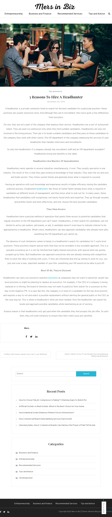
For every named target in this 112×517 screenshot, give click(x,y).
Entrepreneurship (14, 14)
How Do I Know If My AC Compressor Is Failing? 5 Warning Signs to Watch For (53, 400)
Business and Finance (40, 14)
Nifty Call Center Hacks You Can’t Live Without (26, 354)
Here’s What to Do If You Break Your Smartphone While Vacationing (86, 355)
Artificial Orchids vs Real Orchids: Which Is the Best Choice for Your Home (51, 406)
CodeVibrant (107, 511)
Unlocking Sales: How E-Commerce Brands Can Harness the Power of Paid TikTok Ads (57, 425)
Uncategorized (25, 478)
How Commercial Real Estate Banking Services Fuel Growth (45, 419)
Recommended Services (70, 14)
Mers (26, 328)
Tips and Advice (97, 14)
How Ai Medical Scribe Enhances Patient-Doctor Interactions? (46, 412)
